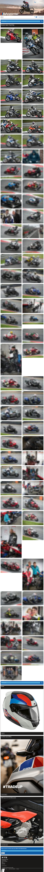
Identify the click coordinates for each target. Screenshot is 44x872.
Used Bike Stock (4, 844)
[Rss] (6, 857)
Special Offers (4, 794)
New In (3, 733)
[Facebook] (4, 857)
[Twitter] (2, 857)
